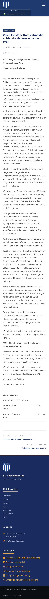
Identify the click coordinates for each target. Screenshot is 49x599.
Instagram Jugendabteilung (18, 575)
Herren (5, 499)
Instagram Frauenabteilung (18, 571)
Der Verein (7, 496)
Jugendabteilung (32, 557)
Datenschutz (8, 514)
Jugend (5, 503)
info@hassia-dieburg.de (15, 541)
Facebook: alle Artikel (15, 562)
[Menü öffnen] (43, 5)
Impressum (7, 510)
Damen (6, 506)
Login (5, 517)
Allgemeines (9, 30)
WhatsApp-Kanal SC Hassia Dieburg (22, 580)
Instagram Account (14, 566)
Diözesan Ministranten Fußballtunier (18, 439)
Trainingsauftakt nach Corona (34, 448)
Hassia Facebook (13, 557)
